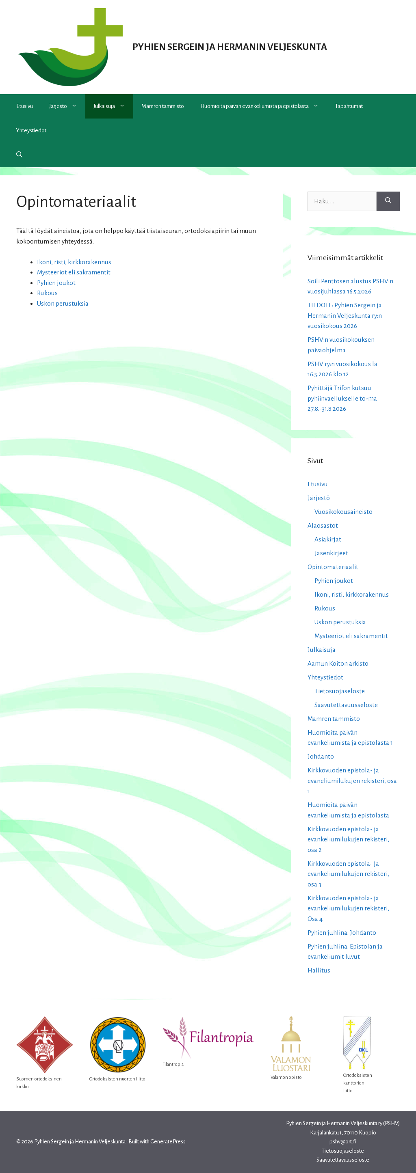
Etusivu (24, 106)
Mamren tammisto (162, 106)
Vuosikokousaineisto (343, 511)
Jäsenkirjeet (331, 553)
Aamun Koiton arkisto (338, 663)
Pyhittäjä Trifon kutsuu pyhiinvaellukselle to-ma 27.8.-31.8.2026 (342, 398)
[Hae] (388, 201)
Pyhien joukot (56, 282)
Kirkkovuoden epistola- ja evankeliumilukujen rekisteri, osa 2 (348, 839)
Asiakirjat (327, 539)
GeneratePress (168, 1141)
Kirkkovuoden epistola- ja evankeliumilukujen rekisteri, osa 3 (348, 874)
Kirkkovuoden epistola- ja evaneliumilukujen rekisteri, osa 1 (352, 780)
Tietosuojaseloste (339, 691)
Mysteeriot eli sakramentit (73, 272)
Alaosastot (323, 525)
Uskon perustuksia (63, 303)
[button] (76, 106)
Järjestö (58, 106)
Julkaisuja (104, 106)
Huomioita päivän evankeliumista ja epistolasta (254, 106)
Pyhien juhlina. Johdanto (342, 932)
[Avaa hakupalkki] (19, 155)
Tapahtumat (349, 106)
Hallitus (319, 970)
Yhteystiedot (31, 130)
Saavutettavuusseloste (346, 704)
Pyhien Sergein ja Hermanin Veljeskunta (229, 47)
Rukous (47, 292)
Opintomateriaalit (333, 566)
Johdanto (321, 756)
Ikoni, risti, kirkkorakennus (74, 262)
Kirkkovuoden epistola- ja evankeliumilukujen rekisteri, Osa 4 (348, 908)
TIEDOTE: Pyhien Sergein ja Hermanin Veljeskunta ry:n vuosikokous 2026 (345, 315)
